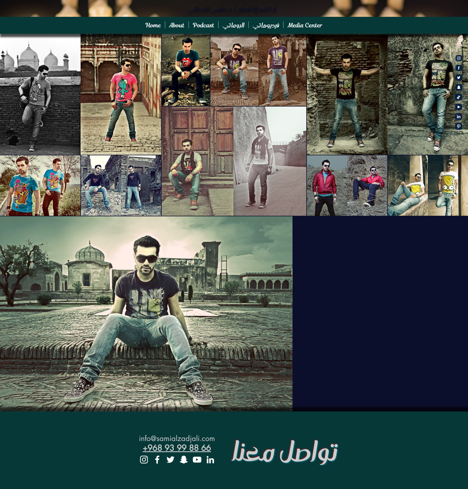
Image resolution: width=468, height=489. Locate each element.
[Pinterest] (458, 126)
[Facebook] (458, 68)
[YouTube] (458, 107)
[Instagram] (458, 58)
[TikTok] (458, 97)
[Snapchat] (458, 87)
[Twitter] (458, 77)
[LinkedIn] (210, 459)
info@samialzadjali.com (177, 438)
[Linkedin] (458, 116)
